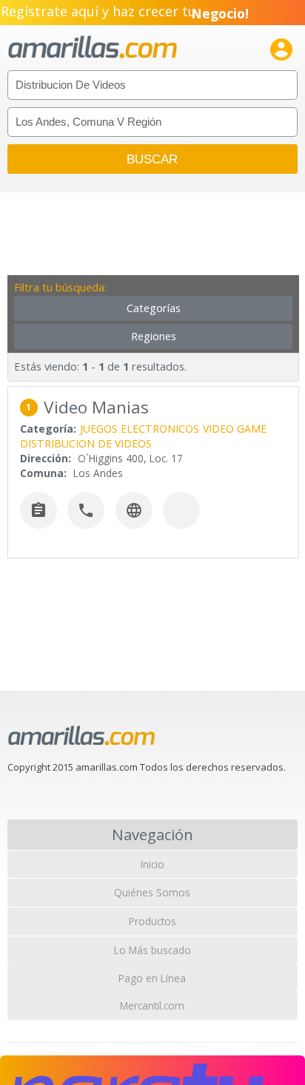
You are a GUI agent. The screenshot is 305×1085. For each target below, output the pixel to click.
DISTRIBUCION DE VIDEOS (86, 443)
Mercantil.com (152, 1005)
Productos (152, 921)
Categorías (154, 308)
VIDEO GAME (235, 429)
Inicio (152, 864)
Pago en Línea (152, 978)
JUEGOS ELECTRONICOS (139, 429)
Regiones (153, 336)
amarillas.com (92, 47)
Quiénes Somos (152, 892)
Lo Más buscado (152, 950)
